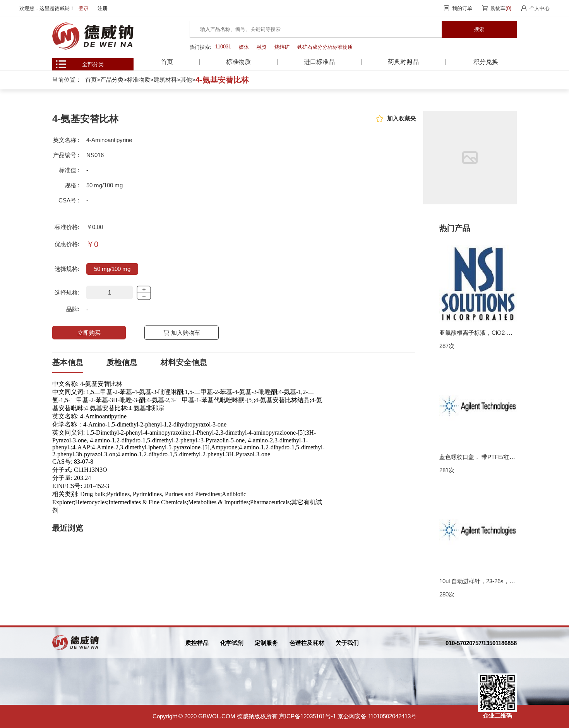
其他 (186, 79)
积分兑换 (485, 61)
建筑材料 (165, 79)
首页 (167, 61)
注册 (103, 8)
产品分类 (111, 79)
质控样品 (197, 642)
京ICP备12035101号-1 (307, 716)
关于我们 (347, 642)
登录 (84, 8)
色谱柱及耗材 (307, 642)
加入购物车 (185, 332)
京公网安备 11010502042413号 (377, 716)
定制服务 (266, 642)
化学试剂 (231, 642)
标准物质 (138, 79)
